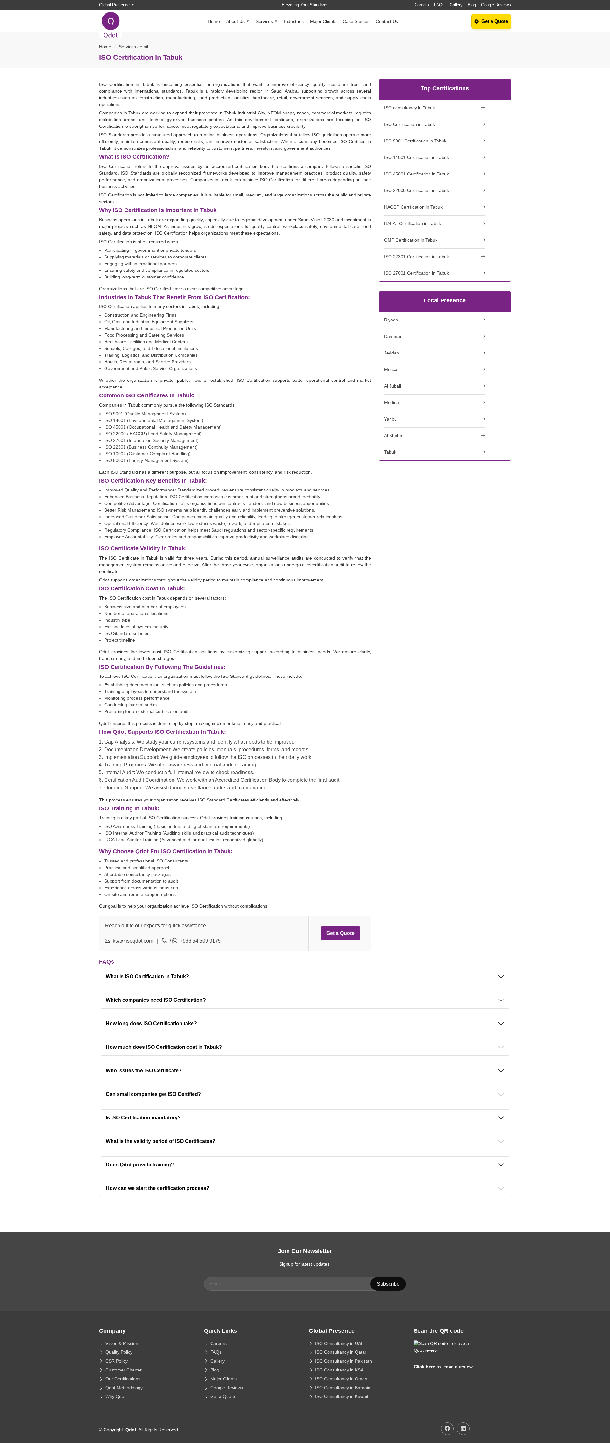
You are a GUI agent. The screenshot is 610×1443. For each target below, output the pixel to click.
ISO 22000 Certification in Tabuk (416, 190)
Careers (422, 5)
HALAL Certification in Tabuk (412, 223)
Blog (472, 5)
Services (264, 21)
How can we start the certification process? (157, 1188)
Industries (294, 21)
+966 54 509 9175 (200, 941)
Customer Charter (123, 1369)
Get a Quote (340, 933)
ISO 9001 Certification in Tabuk (415, 140)
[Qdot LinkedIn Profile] (463, 1428)
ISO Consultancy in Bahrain (342, 1387)
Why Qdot (115, 1396)
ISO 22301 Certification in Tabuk (416, 256)
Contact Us (387, 21)
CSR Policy (116, 1361)
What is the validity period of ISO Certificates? (160, 1141)
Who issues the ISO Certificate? (144, 1070)
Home (214, 21)
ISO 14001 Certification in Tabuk (416, 157)
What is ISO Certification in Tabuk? (147, 976)
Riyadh (391, 319)
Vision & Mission (121, 1343)
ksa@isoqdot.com (133, 941)
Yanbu (390, 419)
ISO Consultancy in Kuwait (341, 1396)
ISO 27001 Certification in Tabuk (416, 273)
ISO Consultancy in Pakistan (343, 1361)
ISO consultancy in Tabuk (409, 107)
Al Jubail (392, 385)
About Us (235, 21)
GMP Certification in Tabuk (410, 240)
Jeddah (391, 352)
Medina (391, 402)
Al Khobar (394, 435)
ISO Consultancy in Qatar (340, 1352)
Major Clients (323, 21)
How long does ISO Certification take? (151, 1023)
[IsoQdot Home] (114, 21)
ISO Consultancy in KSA (339, 1369)
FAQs (439, 5)
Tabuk (390, 452)
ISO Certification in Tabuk (409, 124)
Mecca (390, 369)
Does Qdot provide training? (140, 1164)
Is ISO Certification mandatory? (143, 1117)
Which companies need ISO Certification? (156, 1000)
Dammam (394, 336)
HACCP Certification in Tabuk (413, 207)
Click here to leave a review (443, 1366)
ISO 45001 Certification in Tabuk (416, 173)
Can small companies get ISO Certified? (153, 1094)
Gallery (456, 5)
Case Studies (356, 21)
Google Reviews (496, 5)
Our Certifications (122, 1378)
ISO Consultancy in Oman (341, 1378)
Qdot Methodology (124, 1387)
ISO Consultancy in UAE (339, 1343)
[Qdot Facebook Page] (447, 1428)
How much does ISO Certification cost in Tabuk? (164, 1047)
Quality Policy (118, 1352)
